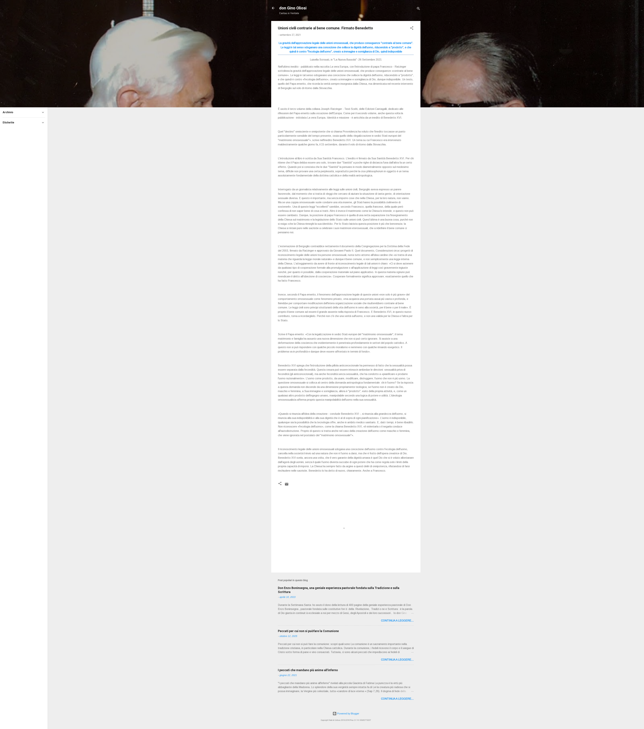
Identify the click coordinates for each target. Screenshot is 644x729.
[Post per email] (287, 485)
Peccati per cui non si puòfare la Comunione (308, 631)
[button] (412, 28)
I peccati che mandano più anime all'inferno (308, 670)
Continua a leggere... (397, 620)
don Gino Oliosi (293, 8)
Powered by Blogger (348, 713)
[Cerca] (418, 9)
